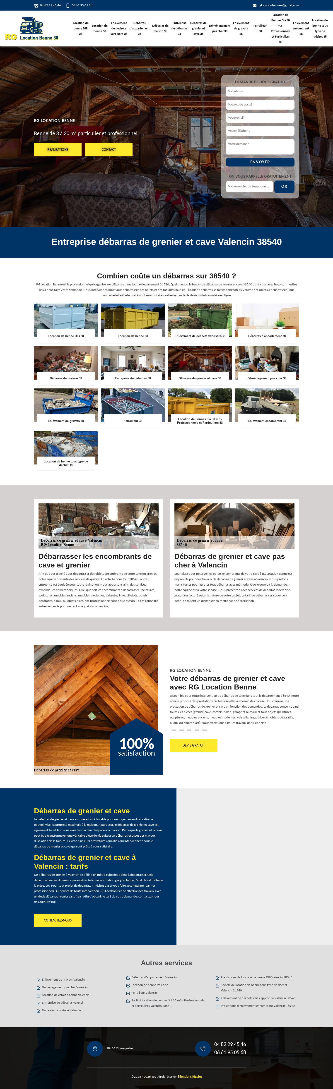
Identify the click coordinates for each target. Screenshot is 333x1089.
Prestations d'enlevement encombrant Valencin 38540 (258, 1006)
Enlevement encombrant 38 (301, 29)
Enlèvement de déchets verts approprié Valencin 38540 (258, 998)
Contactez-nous (58, 920)
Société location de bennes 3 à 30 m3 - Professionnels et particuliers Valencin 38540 (167, 1003)
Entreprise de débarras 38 (179, 29)
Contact (109, 149)
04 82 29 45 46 (50, 5)
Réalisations (57, 149)
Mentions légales (190, 1077)
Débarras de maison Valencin (61, 1010)
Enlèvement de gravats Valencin (63, 979)
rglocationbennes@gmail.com (278, 5)
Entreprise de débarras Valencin (63, 1003)
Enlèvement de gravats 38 (241, 29)
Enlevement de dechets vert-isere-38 (119, 29)
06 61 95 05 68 (82, 5)
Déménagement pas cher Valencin (65, 987)
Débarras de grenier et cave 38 (198, 29)
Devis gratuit (194, 745)
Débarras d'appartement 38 (140, 29)
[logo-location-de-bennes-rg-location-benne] (31, 28)
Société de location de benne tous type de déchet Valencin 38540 (254, 988)
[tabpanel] (234, 702)
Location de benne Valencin (149, 985)
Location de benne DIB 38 (81, 29)
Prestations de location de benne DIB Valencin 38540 (256, 977)
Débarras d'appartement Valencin (154, 977)
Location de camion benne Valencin (65, 995)
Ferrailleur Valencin (144, 993)
